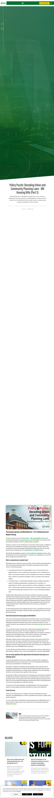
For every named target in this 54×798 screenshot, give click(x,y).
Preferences (16, 794)
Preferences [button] (18, 791)
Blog (30, 209)
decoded (8, 540)
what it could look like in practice (29, 542)
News (32, 209)
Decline (27, 794)
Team (1, 24)
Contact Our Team (11, 704)
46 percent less (38, 624)
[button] (23, 3)
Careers (1, 28)
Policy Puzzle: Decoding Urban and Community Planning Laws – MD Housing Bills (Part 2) (15, 761)
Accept (38, 794)
